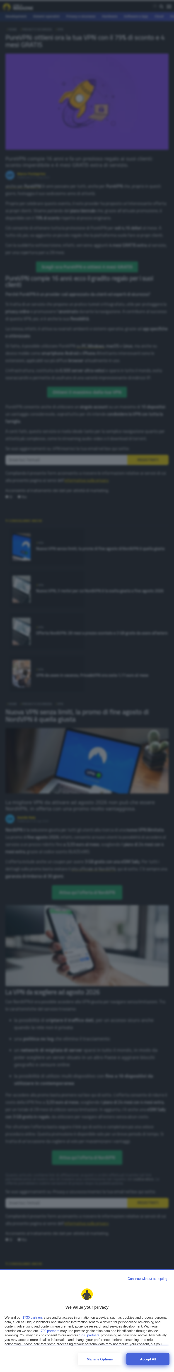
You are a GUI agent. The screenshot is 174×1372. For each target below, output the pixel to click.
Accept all (148, 1359)
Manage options (100, 1359)
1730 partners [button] (32, 1317)
